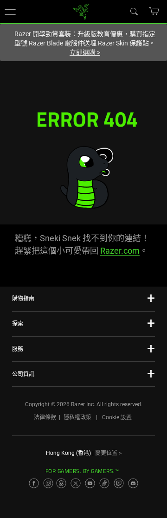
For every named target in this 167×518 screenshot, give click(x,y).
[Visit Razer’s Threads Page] (61, 483)
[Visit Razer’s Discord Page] (133, 483)
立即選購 (85, 52)
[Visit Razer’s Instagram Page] (48, 483)
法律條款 (45, 417)
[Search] (133, 11)
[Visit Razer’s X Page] (75, 483)
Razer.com (120, 251)
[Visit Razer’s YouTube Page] (90, 483)
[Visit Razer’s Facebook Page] (33, 483)
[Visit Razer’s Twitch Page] (118, 483)
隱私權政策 (77, 417)
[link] (81, 10)
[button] (10, 11)
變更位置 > (108, 453)
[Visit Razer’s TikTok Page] (104, 483)
